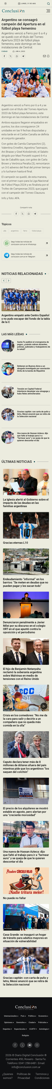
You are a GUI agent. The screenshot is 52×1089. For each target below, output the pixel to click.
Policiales (42, 1022)
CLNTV (32, 1029)
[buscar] (48, 3)
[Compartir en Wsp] (17, 56)
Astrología (43, 1029)
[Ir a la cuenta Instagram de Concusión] (37, 1045)
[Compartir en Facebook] (4, 56)
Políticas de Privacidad (24, 1076)
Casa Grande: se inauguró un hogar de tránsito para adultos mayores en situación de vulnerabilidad (25, 938)
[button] (4, 280)
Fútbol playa (36, 231)
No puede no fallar (14, 898)
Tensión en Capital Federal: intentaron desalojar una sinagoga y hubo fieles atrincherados (33, 391)
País (22, 1016)
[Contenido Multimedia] (43, 569)
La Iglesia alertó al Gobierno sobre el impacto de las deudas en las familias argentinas (26, 503)
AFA (5, 231)
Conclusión (37, 1055)
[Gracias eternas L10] (26, 525)
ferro (25, 231)
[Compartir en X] (10, 56)
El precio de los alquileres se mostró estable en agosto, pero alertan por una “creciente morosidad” (25, 812)
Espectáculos (19, 1029)
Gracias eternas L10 (15, 542)
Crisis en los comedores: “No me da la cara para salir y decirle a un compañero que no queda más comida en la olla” (25, 720)
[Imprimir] (48, 56)
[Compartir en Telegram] (23, 56)
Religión (25, 1035)
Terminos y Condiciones (42, 1076)
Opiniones (8, 1022)
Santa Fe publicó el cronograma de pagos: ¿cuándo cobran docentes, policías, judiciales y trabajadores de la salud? (33, 346)
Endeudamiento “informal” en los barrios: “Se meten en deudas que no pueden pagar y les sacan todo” (25, 582)
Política (31, 1016)
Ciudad (5, 51)
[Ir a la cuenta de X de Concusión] (22, 1045)
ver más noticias (26, 991)
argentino (15, 231)
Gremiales (20, 1022)
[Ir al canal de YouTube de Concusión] (29, 1045)
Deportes (6, 1029)
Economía (42, 1016)
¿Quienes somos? (7, 1076)
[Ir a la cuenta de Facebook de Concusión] (15, 1045)
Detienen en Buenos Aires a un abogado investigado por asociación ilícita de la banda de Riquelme (33, 368)
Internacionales (10, 1016)
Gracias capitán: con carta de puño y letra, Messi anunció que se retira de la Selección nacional (33, 414)
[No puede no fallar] (26, 880)
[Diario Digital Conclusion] (13, 11)
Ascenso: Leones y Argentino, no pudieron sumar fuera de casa (22, 317)
